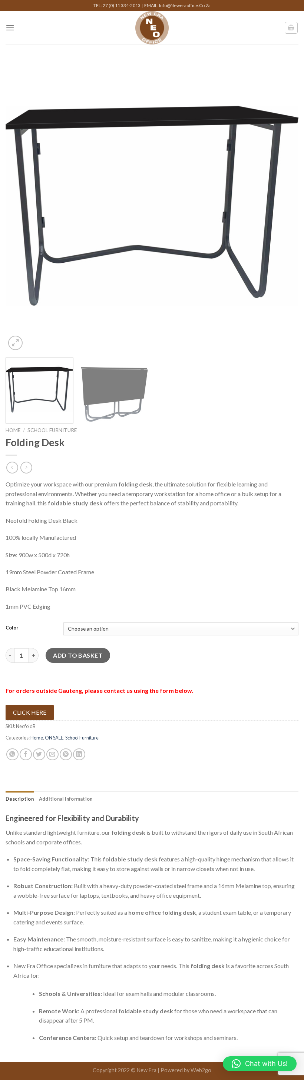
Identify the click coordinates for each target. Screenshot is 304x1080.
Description (20, 799)
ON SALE (54, 738)
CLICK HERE (29, 712)
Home (13, 430)
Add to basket (77, 655)
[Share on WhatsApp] (12, 754)
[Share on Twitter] (39, 754)
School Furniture (52, 430)
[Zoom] (15, 343)
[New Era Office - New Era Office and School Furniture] (152, 27)
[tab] (20, 798)
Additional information (66, 799)
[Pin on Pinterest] (66, 754)
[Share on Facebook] (26, 754)
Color (12, 628)
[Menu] (10, 28)
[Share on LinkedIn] (79, 754)
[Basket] (291, 28)
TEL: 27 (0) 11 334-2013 (117, 5)
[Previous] (20, 205)
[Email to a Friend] (52, 754)
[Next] (283, 205)
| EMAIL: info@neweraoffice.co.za (176, 5)
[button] (260, 1063)
